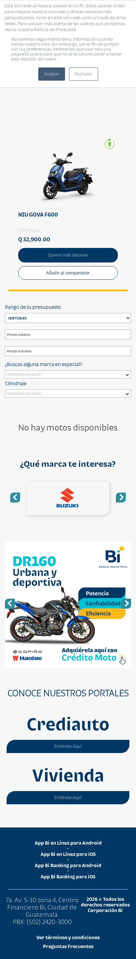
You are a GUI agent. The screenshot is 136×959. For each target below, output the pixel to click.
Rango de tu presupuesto (33, 307)
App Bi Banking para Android (68, 865)
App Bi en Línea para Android (68, 843)
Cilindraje (15, 383)
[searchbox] (69, 375)
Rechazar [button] (83, 73)
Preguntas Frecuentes (68, 946)
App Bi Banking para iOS (68, 876)
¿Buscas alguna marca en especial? (43, 364)
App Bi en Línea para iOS (68, 854)
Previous (15, 497)
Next (121, 497)
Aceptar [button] (51, 73)
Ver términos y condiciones (68, 937)
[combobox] (68, 374)
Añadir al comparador (68, 272)
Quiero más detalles (68, 255)
